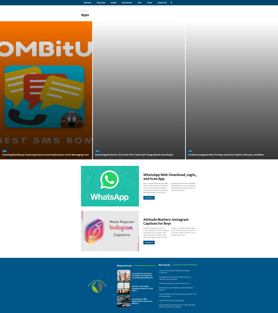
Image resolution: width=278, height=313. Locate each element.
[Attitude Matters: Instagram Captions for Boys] (110, 231)
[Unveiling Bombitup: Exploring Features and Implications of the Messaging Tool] (46, 90)
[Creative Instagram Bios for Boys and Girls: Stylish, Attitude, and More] (232, 90)
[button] (171, 2)
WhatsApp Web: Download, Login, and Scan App (169, 177)
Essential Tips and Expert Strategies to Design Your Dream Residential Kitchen (142, 276)
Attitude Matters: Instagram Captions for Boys (166, 221)
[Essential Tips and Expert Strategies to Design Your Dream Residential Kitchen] (123, 276)
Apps (4, 151)
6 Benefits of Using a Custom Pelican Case (174, 283)
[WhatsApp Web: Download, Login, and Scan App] (110, 186)
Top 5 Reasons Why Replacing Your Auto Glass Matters (142, 301)
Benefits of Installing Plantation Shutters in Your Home (142, 288)
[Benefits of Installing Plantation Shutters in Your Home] (123, 288)
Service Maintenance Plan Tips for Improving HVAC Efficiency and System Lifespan (177, 306)
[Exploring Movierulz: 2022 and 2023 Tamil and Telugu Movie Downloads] (139, 90)
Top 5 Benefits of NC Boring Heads (171, 301)
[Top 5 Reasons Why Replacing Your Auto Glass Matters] (123, 301)
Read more (149, 198)
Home (82, 10)
